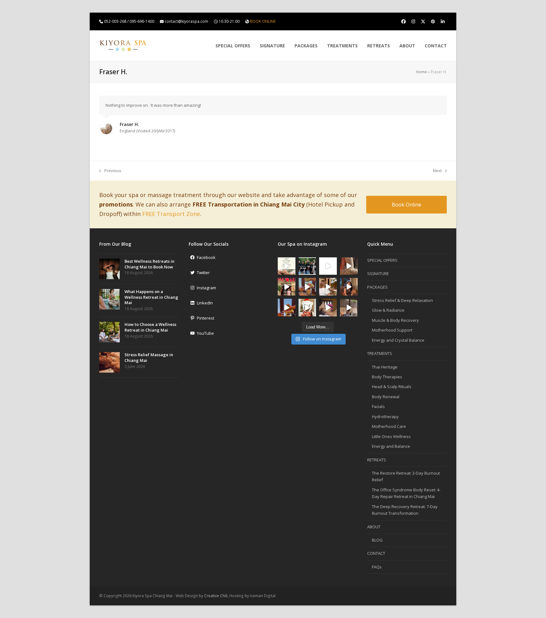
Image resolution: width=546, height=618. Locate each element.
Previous (110, 171)
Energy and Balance (391, 446)
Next (437, 171)
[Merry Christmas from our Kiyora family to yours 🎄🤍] (307, 307)
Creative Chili (216, 595)
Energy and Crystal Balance (398, 340)
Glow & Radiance (388, 310)
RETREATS (376, 460)
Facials (378, 406)
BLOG (377, 540)
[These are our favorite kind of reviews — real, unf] (349, 287)
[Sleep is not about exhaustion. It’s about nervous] (328, 266)
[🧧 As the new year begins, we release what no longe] (286, 287)
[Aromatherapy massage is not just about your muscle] (286, 307)
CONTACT (376, 553)
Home (421, 72)
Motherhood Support (392, 330)
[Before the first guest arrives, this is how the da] (328, 287)
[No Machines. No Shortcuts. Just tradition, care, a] (349, 266)
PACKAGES (377, 287)
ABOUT (373, 527)
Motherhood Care (389, 426)
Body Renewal (385, 396)
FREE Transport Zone (171, 214)
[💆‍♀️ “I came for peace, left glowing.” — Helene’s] (349, 307)
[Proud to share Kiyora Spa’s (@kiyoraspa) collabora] (307, 266)
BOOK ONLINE (263, 21)
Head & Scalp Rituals (391, 386)
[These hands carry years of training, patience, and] (307, 287)
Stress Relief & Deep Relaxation (402, 300)
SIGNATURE (378, 273)
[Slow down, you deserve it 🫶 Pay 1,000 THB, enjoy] (286, 266)
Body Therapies (387, 377)
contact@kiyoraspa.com (186, 21)
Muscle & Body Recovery (395, 320)
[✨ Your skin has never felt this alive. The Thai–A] (328, 307)
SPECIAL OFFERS (382, 260)
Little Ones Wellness (391, 436)
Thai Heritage (384, 367)
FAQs (377, 567)
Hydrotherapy (385, 416)
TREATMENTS (379, 353)
